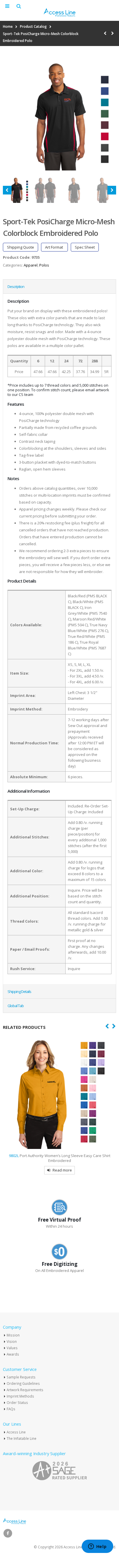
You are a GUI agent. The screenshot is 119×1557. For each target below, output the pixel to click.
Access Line (16, 1432)
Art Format (54, 247)
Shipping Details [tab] (19, 991)
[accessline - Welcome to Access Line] (59, 12)
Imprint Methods (20, 1396)
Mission (13, 1335)
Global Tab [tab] (16, 1005)
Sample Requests (21, 1377)
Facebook (7, 1533)
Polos (44, 265)
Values (12, 1347)
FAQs (11, 1409)
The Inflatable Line (21, 1438)
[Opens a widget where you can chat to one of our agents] (97, 1547)
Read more (70, 1170)
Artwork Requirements (25, 1389)
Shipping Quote (20, 247)
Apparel (31, 265)
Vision (12, 1341)
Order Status (17, 1402)
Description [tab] (16, 286)
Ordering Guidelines (23, 1383)
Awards (13, 1354)
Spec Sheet (85, 247)
